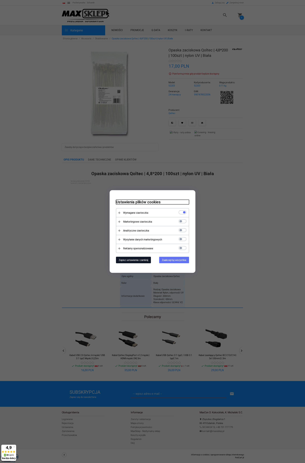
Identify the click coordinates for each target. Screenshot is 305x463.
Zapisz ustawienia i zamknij (133, 260)
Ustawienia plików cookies (138, 202)
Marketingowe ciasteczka (137, 221)
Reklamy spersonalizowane (138, 248)
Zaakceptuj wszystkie (174, 260)
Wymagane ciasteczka (135, 212)
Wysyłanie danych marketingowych (142, 239)
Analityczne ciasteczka (136, 230)
